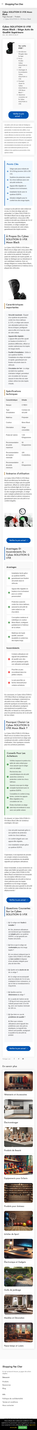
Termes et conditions (10, 1402)
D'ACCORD (22, 1427)
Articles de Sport (11, 1234)
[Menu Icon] (2, 4)
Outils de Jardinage (12, 1290)
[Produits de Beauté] (18, 1137)
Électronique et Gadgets (15, 1262)
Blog (4, 1388)
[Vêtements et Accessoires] (18, 1081)
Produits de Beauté (12, 1150)
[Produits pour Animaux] (18, 1193)
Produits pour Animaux (14, 1206)
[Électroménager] (18, 1109)
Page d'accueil (7, 17)
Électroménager (11, 1122)
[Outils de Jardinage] (18, 1276)
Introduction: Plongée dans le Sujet (23, 54)
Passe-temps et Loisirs (14, 1345)
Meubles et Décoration (14, 1317)
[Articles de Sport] (18, 1221)
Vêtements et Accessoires (15, 1094)
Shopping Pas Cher (12, 1366)
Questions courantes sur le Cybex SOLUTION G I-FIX (23, 99)
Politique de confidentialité (12, 1399)
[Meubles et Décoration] (18, 1304)
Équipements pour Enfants (16, 1178)
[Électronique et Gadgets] (18, 1249)
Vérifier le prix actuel (18, 115)
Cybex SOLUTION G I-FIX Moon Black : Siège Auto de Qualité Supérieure (17, 29)
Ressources (6, 1385)
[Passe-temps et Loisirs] (18, 1332)
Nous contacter (8, 1405)
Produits (17, 17)
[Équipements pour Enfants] (18, 1165)
